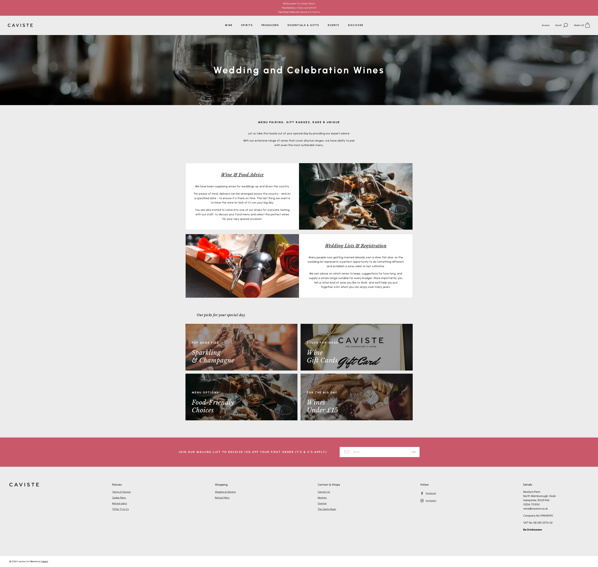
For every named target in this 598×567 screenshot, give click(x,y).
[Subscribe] (413, 452)
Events (333, 25)
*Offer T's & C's (120, 509)
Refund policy (119, 503)
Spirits (247, 25)
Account (546, 25)
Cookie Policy (119, 497)
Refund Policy (222, 497)
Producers (270, 25)
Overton (322, 503)
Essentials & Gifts (303, 25)
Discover (355, 25)
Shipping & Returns (225, 492)
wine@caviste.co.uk (535, 508)
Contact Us (324, 492)
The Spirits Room (327, 509)
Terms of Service (121, 492)
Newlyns (322, 497)
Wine (229, 25)
